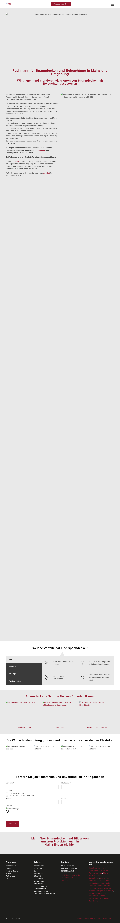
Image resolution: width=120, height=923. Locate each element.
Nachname (66, 783)
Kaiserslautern (94, 878)
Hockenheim (93, 896)
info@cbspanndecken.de (70, 875)
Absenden (12, 824)
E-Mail (64, 798)
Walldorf (102, 896)
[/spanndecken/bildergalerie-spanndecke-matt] (23, 724)
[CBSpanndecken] (8, 4)
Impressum (79, 918)
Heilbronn (107, 888)
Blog (95, 918)
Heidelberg (93, 868)
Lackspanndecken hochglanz (97, 727)
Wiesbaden (93, 875)
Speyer (103, 878)
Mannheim (102, 868)
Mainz (105, 873)
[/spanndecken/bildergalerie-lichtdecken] (60, 724)
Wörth (107, 883)
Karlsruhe (92, 886)
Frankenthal (104, 898)
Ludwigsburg (100, 891)
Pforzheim (92, 888)
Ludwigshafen (94, 870)
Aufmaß (41, 150)
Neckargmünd (94, 898)
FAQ (99, 918)
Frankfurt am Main (95, 873)
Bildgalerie (18, 161)
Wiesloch (92, 893)
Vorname (10, 783)
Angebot (46, 173)
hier (72, 844)
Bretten (100, 888)
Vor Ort (111, 918)
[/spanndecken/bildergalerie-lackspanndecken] (96, 724)
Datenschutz (88, 918)
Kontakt (9, 790)
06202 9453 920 (67, 878)
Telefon (9, 798)
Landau (101, 883)
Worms (100, 875)
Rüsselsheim (93, 901)
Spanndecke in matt (23, 727)
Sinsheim (109, 891)
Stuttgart (92, 891)
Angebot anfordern (61, 4)
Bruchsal (106, 886)
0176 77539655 (67, 880)
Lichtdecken (60, 727)
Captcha (9, 806)
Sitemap (105, 918)
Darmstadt (104, 870)
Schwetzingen (101, 893)
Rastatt (99, 886)
